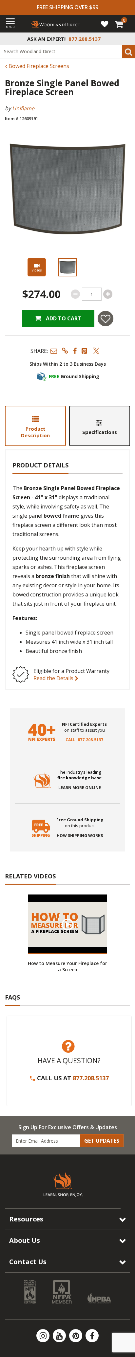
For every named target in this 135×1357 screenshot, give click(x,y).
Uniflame (23, 108)
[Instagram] (44, 1336)
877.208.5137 (91, 1078)
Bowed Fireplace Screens (38, 66)
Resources (26, 1219)
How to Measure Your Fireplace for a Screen (67, 966)
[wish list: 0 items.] (104, 24)
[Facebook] (92, 1336)
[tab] (35, 426)
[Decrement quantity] (75, 294)
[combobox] (67, 51)
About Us (24, 1240)
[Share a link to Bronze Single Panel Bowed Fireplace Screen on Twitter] (96, 350)
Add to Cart (63, 318)
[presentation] (67, 267)
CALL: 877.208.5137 (84, 740)
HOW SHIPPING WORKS (80, 835)
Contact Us (28, 1261)
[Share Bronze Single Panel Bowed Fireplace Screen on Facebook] (75, 350)
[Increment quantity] (108, 294)
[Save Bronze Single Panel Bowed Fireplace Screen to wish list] (105, 318)
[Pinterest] (76, 1336)
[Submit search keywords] (128, 51)
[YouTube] (60, 1336)
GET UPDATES (101, 1140)
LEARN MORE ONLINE (79, 787)
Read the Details (54, 678)
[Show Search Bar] (126, 38)
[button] (53, 350)
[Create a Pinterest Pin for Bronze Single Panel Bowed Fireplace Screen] (85, 350)
